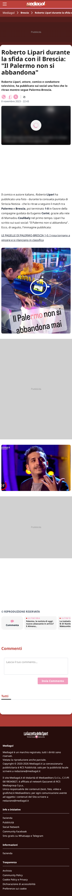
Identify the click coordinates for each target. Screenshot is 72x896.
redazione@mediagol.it (27, 771)
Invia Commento (53, 681)
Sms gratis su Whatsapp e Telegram (23, 835)
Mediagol (9, 13)
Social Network (11, 826)
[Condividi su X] (15, 96)
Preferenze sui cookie (15, 888)
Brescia (25, 12)
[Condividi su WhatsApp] (3, 96)
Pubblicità (8, 822)
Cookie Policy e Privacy (15, 879)
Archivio (7, 870)
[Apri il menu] (5, 4)
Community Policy (13, 875)
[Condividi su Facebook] (9, 96)
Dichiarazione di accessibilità (19, 884)
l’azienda (7, 817)
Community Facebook (15, 831)
